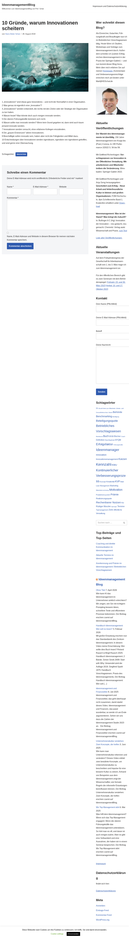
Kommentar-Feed (104, 915)
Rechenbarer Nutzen (108, 502)
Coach (123, 436)
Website (63, 187)
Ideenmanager (107, 450)
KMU (114, 464)
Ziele (111, 510)
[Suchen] (124, 522)
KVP (117, 481)
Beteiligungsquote (107, 420)
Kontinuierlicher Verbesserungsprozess (111, 475)
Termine (121, 506)
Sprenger (114, 506)
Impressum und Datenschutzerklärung (110, 6)
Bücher (117, 436)
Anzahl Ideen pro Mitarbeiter (107, 408)
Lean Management (102, 486)
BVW (111, 436)
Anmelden (100, 906)
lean (122, 482)
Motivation (115, 489)
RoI (122, 503)
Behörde (117, 412)
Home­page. (108, 71)
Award (110, 412)
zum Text (123, 231)
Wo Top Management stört (107, 807)
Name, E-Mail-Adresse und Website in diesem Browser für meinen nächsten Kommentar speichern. (41, 238)
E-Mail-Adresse (40, 187)
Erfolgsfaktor (104, 444)
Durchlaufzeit (110, 440)
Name (10, 187)
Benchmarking (104, 416)
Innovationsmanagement (107, 459)
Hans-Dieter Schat (12, 34)
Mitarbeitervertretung (102, 490)
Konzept (103, 482)
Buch (106, 436)
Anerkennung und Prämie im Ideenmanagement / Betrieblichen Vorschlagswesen (111, 566)
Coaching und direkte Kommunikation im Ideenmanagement (105, 547)
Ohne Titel (100, 590)
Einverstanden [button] (73, 934)
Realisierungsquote (104, 499)
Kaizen (123, 458)
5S (97, 408)
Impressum (101, 864)
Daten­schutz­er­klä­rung (106, 891)
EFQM (118, 440)
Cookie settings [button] (57, 934)
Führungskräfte (118, 445)
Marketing (114, 486)
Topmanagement (102, 510)
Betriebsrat (99, 436)
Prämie (115, 494)
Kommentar (13, 198)
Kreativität (110, 482)
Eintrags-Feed (102, 910)
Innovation (21, 154)
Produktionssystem (103, 495)
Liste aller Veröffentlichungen (109, 238)
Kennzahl (103, 464)
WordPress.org (102, 920)
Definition (100, 440)
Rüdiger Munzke (103, 506)
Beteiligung (115, 416)
